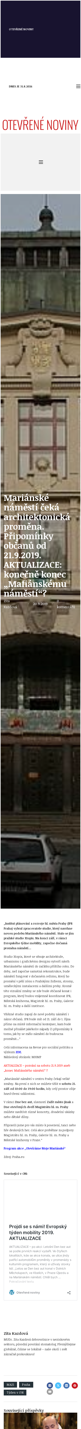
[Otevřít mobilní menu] (78, 86)
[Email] (50, 1392)
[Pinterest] (75, 1385)
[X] (58, 1385)
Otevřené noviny (21, 29)
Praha (26, 1385)
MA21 (10, 1385)
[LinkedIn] (66, 1385)
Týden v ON (15, 1392)
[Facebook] (50, 1385)
